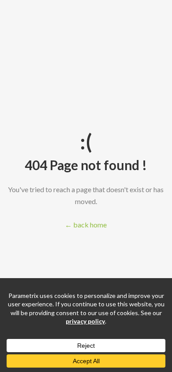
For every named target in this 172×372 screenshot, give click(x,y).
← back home (86, 224)
